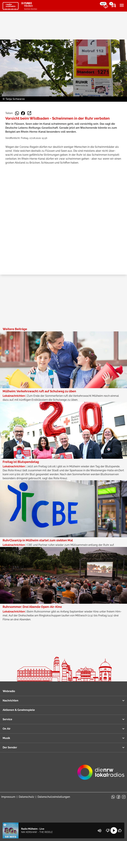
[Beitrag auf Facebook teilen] (23, 113)
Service (7, 719)
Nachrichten (10, 700)
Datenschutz (26, 796)
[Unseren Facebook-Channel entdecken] (118, 797)
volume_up (99, 830)
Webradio (9, 691)
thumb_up (120, 830)
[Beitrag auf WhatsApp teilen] (17, 113)
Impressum (8, 796)
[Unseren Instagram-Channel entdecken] (124, 797)
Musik (6, 738)
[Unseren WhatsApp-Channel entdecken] (113, 797)
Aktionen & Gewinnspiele (19, 710)
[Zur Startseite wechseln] (11, 6)
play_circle (114, 830)
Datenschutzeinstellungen (54, 796)
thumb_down (108, 830)
